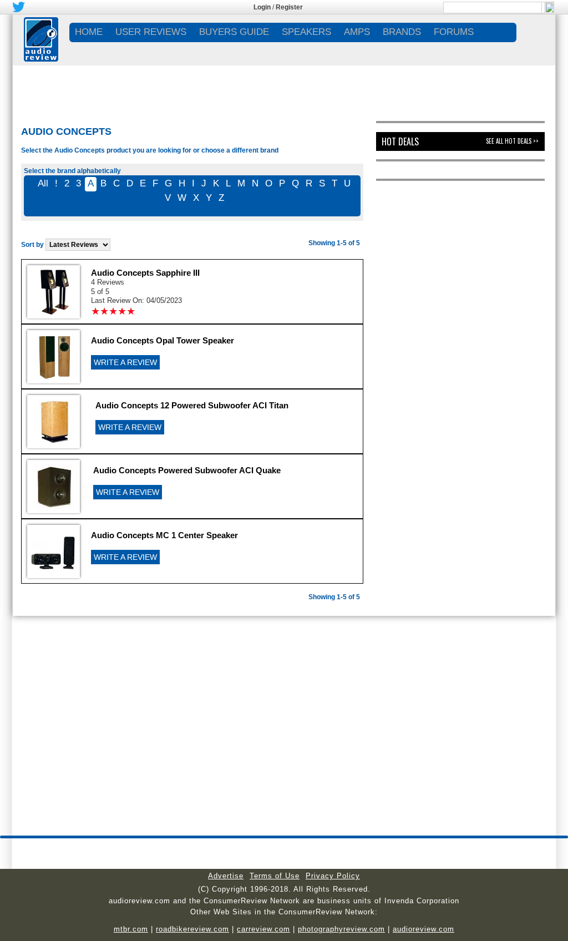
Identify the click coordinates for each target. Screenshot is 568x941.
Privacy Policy (333, 876)
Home (89, 32)
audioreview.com (423, 929)
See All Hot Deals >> (512, 140)
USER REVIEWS (150, 32)
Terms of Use (275, 876)
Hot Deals (400, 141)
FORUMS (454, 32)
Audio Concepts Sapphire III (145, 272)
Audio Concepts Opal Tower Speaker (162, 340)
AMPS (357, 32)
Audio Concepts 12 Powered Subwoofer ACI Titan (191, 405)
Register (289, 7)
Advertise (226, 876)
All (43, 183)
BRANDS (402, 32)
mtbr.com (131, 929)
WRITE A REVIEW (125, 362)
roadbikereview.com (192, 929)
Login (262, 7)
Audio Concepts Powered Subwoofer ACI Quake (187, 470)
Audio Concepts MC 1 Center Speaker (164, 535)
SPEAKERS (306, 32)
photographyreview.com (341, 929)
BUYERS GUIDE (234, 32)
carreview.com (263, 929)
